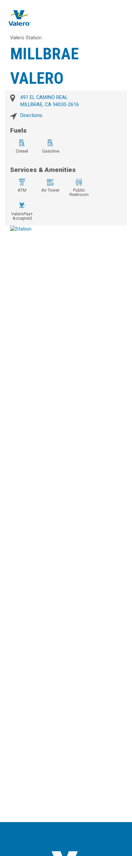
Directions (31, 115)
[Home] (19, 18)
